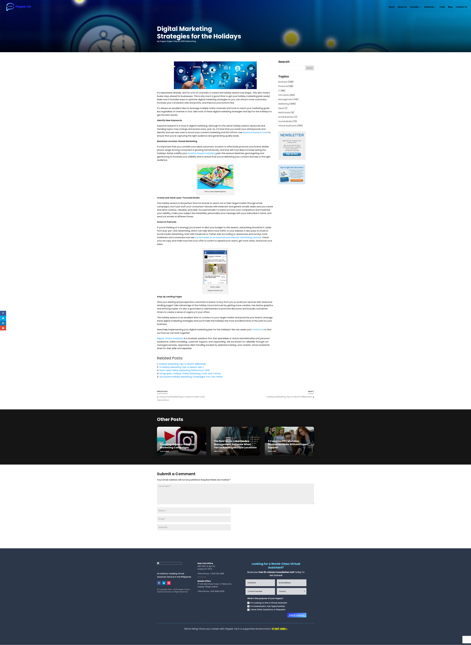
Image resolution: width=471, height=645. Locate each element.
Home (391, 7)
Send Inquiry (296, 615)
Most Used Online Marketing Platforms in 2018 (184, 370)
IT (279, 90)
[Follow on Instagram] (169, 583)
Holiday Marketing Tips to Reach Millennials (182, 363)
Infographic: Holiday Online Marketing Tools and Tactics (190, 373)
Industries (429, 7)
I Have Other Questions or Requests (267, 609)
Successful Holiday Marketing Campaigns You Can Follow (191, 376)
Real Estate (284, 112)
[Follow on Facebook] (159, 583)
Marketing (191, 41)
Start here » (279, 629)
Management (285, 99)
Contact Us (461, 7)
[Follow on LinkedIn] (164, 583)
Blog (450, 7)
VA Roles (414, 7)
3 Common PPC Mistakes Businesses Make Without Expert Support (288, 444)
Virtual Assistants (287, 125)
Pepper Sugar (166, 41)
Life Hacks (283, 95)
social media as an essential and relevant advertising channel (228, 237)
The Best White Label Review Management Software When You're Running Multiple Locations (235, 444)
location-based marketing (201, 153)
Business (283, 81)
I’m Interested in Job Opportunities (267, 606)
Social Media (285, 121)
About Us (402, 7)
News (281, 108)
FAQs (442, 7)
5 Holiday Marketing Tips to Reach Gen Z (181, 367)
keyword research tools (255, 132)
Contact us (258, 329)
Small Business (286, 116)
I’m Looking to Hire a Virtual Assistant (268, 602)
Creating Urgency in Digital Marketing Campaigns (177, 446)
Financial (283, 86)
